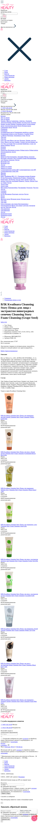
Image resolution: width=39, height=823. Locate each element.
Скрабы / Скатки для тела (22, 142)
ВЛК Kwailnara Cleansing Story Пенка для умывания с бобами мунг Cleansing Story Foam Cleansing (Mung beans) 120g (18, 489)
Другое (15, 127)
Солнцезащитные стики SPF (9, 171)
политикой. (14, 742)
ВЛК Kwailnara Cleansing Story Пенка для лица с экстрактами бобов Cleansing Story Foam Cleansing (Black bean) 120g (18, 665)
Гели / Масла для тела (7, 142)
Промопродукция (6, 213)
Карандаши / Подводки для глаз (10, 179)
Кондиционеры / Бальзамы (15, 156)
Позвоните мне (5, 819)
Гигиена (3, 147)
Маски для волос (29, 156)
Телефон (4, 784)
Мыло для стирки (16, 205)
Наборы (13, 124)
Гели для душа (5, 140)
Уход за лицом (5, 117)
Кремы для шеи (5, 124)
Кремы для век (11, 122)
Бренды (6, 74)
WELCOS (4, 322)
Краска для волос (9, 160)
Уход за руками (8, 143)
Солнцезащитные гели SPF (27, 170)
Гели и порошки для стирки (9, 204)
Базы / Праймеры (6, 176)
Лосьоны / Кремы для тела (28, 140)
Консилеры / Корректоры (13, 178)
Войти (3, 351)
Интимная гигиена (14, 150)
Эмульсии (4, 122)
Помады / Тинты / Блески (27, 181)
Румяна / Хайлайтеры (28, 178)
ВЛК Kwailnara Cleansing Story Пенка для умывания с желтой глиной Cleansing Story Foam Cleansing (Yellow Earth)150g (17, 417)
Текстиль (8, 207)
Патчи (20, 126)
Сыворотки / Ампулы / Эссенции (21, 121)
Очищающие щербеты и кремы (24, 132)
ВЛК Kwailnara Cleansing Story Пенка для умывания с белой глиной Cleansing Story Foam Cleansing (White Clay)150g (19, 629)
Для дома (3, 200)
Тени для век (25, 179)
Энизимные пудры (19, 135)
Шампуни (4, 156)
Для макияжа (22, 187)
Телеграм (7, 747)
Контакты (7, 80)
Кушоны (32, 176)
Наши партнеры (9, 77)
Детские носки (25, 199)
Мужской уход (5, 161)
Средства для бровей (12, 181)
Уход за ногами (17, 143)
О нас (6, 70)
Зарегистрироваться (11, 351)
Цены (6, 72)
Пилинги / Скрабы (23, 134)
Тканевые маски (21, 124)
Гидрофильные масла (7, 132)
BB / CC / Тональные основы (21, 176)
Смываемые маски (6, 127)
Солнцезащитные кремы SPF (10, 170)
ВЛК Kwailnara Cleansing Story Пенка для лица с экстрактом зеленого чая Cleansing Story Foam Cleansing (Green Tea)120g (19, 560)
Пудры (3, 178)
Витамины (8, 194)
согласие (25, 738)
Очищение (4, 129)
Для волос (29, 187)
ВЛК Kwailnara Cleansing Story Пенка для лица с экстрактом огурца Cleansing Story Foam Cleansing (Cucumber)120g (19, 594)
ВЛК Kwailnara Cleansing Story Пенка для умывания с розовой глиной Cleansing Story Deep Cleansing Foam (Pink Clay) (19, 701)
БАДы (3, 194)
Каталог (3, 116)
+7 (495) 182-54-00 (6, 108)
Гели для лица (31, 122)
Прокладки (4, 150)
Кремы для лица (22, 122)
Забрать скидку (5, 793)
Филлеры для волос (7, 158)
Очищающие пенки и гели (9, 134)
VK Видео (19, 747)
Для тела (3, 137)
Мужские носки (15, 199)
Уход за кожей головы (20, 158)
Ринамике (22, 777)
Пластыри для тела (18, 194)
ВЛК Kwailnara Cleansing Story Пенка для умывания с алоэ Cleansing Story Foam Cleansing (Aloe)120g (19, 525)
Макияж (3, 173)
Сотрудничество (9, 75)
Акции (6, 78)
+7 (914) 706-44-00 (6, 111)
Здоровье (3, 191)
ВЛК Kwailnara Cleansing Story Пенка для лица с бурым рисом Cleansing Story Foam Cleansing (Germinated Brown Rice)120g (18, 453)
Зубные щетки (33, 150)
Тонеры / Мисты (6, 121)
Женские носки (5, 199)
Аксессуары (4, 184)
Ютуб (12, 747)
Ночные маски (26, 126)
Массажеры (4, 187)
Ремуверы (10, 135)
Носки (3, 196)
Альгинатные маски (11, 126)
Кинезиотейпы (13, 187)
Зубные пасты (24, 150)
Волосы (3, 153)
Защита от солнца (6, 166)
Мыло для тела (14, 140)
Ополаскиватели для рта (8, 152)
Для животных (5, 209)
